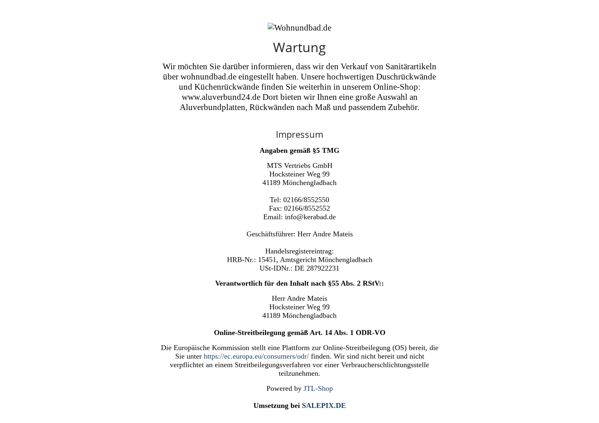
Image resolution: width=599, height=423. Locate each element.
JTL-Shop (318, 388)
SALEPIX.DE (324, 405)
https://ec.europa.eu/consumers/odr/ (256, 356)
